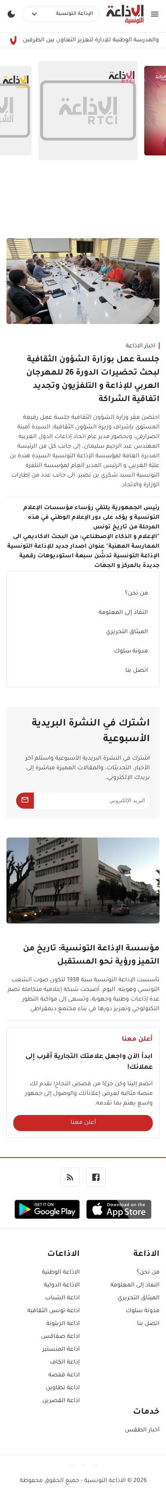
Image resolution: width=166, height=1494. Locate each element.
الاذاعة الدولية (62, 1285)
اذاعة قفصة (64, 1375)
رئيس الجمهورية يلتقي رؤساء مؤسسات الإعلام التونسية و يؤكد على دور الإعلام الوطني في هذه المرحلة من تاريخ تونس (91, 518)
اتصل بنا (136, 671)
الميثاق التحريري (127, 632)
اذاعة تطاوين (63, 1388)
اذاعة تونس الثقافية (53, 1311)
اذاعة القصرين (61, 1401)
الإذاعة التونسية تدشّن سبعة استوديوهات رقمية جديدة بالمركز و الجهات (89, 561)
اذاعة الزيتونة (63, 1324)
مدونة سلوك (131, 651)
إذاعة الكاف (65, 1362)
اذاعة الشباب (62, 1298)
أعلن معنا (83, 1123)
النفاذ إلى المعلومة (123, 613)
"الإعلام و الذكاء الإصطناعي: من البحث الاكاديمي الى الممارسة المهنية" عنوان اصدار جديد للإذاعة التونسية (83, 542)
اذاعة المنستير (61, 1350)
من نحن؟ (136, 594)
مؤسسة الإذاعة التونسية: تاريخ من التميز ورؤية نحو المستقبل (91, 956)
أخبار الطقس (142, 1430)
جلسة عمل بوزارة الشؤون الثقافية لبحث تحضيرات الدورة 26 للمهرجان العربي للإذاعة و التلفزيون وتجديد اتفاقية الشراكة (93, 380)
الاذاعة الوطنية (61, 1273)
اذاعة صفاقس (60, 1337)
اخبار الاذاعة (141, 346)
